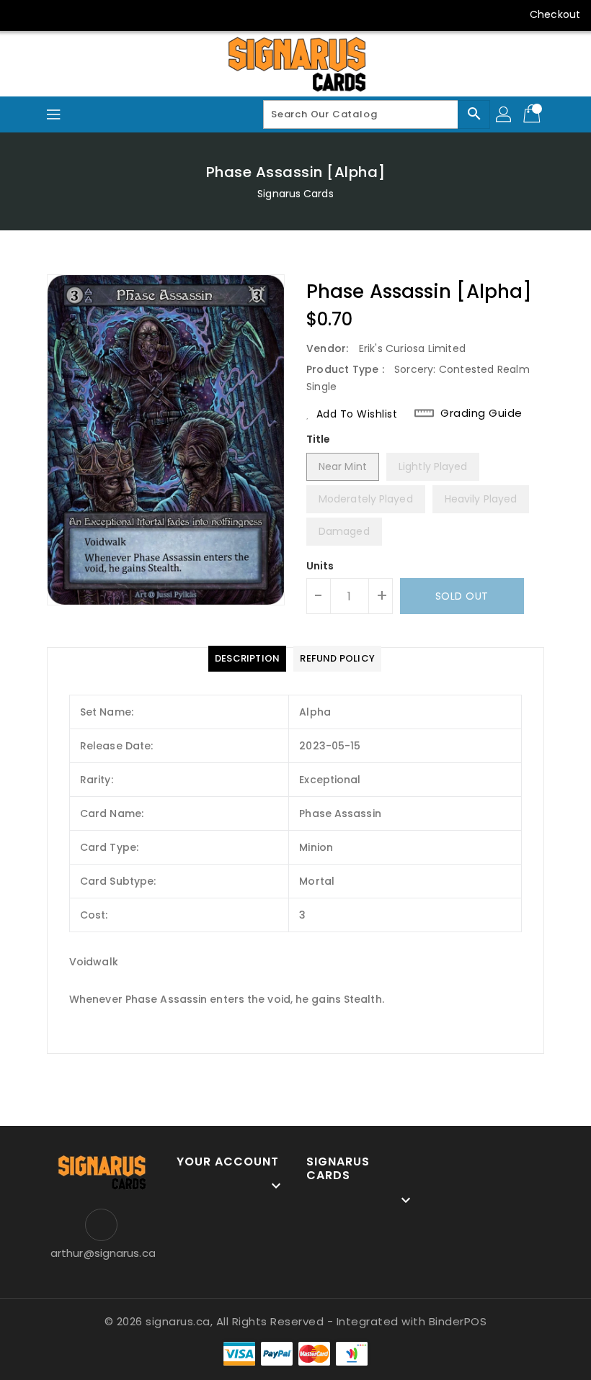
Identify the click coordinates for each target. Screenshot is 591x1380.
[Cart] (533, 114)
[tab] (247, 659)
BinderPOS (458, 1321)
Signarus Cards (295, 193)
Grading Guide (481, 413)
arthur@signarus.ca (100, 1253)
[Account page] (504, 114)
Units (320, 566)
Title (318, 439)
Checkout (555, 14)
